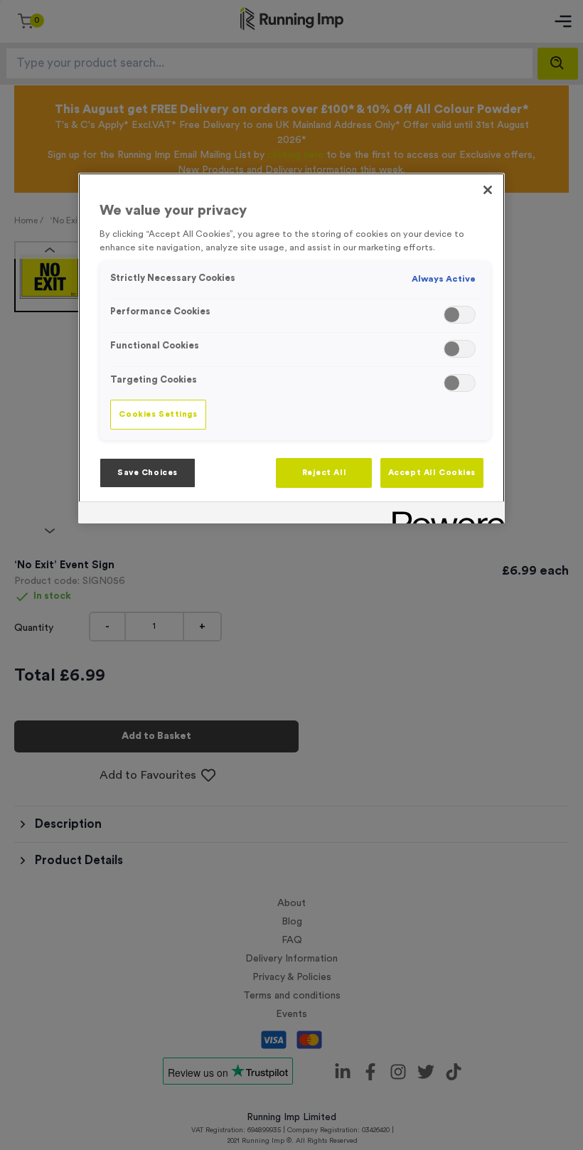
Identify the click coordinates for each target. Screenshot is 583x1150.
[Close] (487, 190)
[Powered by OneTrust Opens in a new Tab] (444, 514)
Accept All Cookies (432, 472)
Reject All (324, 472)
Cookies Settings (158, 414)
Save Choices (147, 472)
